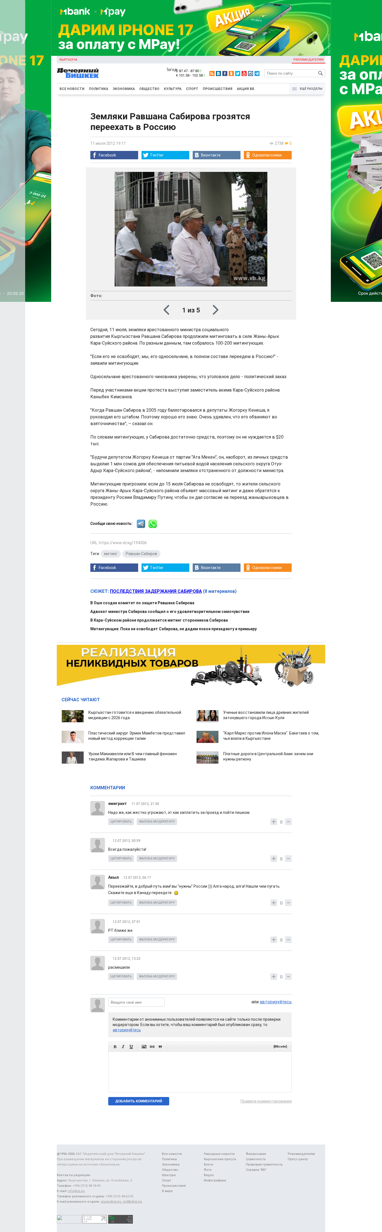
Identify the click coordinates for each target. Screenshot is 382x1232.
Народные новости (219, 1154)
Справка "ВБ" (256, 1170)
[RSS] (211, 73)
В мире (167, 1191)
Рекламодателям (308, 59)
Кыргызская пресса (220, 1159)
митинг (110, 553)
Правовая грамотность (264, 1164)
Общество (149, 89)
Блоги (208, 1164)
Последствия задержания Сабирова (156, 591)
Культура (172, 89)
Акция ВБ (245, 89)
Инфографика (215, 1180)
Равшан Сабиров (141, 553)
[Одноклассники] (231, 73)
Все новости (72, 89)
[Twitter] (237, 73)
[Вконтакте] (218, 73)
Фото (208, 1170)
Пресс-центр (298, 1159)
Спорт (192, 89)
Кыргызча (68, 59)
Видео (209, 1175)
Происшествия (217, 89)
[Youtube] (244, 73)
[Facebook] (224, 73)
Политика (98, 89)
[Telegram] (257, 73)
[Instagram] (250, 73)
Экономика (124, 89)
